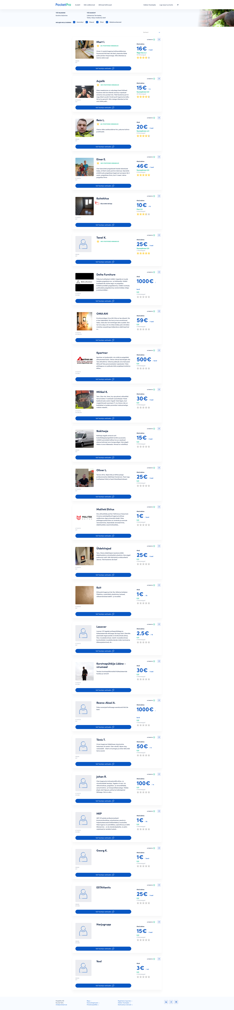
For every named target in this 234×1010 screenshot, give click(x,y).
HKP (99, 813)
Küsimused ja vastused (124, 1005)
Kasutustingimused (92, 1003)
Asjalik (100, 81)
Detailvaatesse (159, 39)
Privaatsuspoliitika (92, 1005)
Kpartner (102, 352)
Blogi (88, 1001)
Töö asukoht (91, 13)
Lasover (101, 626)
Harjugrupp (103, 924)
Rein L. (100, 120)
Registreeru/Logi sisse (124, 1001)
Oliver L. (101, 470)
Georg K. (101, 850)
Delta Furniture (105, 274)
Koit (98, 587)
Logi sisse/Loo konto (166, 5)
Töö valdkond (60, 13)
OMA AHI (102, 313)
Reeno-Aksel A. (105, 702)
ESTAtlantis (103, 887)
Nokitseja (102, 431)
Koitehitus (102, 198)
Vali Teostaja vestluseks (103, 68)
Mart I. (100, 42)
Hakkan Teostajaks (149, 5)
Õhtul (102, 22)
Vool (99, 961)
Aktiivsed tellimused (105, 5)
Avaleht (77, 5)
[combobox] (152, 32)
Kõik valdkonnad (89, 5)
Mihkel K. (102, 392)
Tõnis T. (100, 739)
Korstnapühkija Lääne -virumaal (111, 665)
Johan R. (101, 776)
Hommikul (80, 22)
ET (178, 5)
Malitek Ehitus (105, 509)
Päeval (91, 22)
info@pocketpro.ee (61, 1005)
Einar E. (101, 159)
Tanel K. (101, 237)
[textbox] (150, 32)
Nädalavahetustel (115, 22)
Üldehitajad (103, 548)
